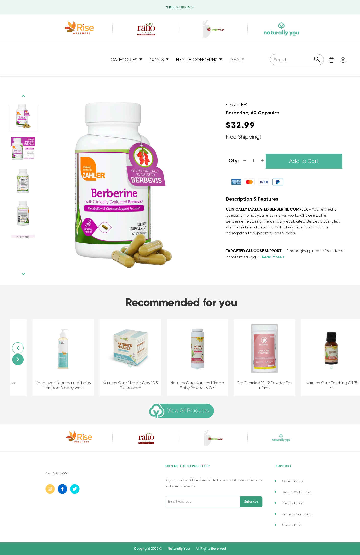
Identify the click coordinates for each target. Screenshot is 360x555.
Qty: (234, 161)
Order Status (292, 481)
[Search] (317, 60)
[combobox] (297, 59)
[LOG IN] (340, 60)
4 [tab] (28, 242)
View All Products (188, 411)
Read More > (273, 257)
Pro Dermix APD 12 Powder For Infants (260, 385)
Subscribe (251, 501)
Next (24, 274)
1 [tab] (13, 242)
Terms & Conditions (297, 514)
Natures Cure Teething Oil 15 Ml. (327, 385)
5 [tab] (33, 242)
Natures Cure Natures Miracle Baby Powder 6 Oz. (193, 385)
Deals (237, 59)
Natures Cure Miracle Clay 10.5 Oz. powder (125, 385)
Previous (24, 96)
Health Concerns (197, 59)
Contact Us (291, 525)
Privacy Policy (292, 503)
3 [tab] (23, 242)
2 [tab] (18, 242)
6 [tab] (38, 242)
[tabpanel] (23, 116)
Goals (157, 59)
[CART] (329, 60)
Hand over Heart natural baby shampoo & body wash (58, 385)
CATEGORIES (125, 59)
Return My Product (297, 492)
